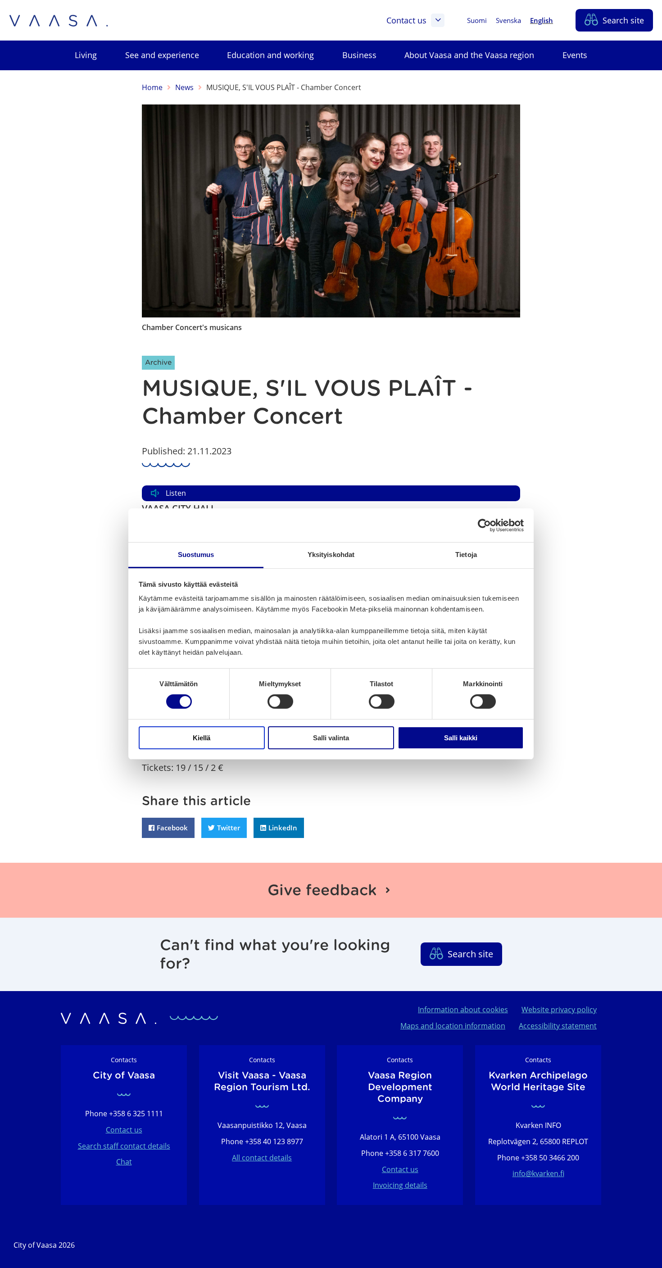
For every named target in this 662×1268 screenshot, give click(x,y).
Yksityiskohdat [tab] (331, 554)
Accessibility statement (558, 1026)
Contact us (406, 20)
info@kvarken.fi (538, 1173)
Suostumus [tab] (196, 554)
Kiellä (201, 738)
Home (152, 87)
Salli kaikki (460, 738)
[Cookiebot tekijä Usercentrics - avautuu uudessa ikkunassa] (484, 525)
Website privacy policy (559, 1009)
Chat (124, 1162)
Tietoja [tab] (466, 554)
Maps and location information (452, 1026)
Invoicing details (400, 1185)
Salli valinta (331, 738)
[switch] (280, 701)
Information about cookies (463, 1009)
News (184, 87)
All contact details (262, 1158)
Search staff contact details (124, 1146)
